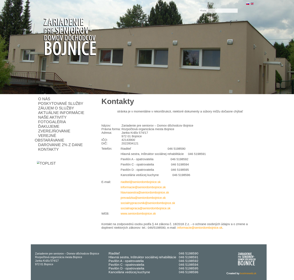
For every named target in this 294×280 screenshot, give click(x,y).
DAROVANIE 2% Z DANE (60, 145)
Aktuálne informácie (61, 112)
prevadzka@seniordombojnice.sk (143, 197)
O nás (44, 99)
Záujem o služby (56, 108)
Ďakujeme (48, 126)
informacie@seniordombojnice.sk (143, 187)
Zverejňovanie (54, 131)
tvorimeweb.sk (248, 273)
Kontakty (48, 149)
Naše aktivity (52, 117)
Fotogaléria (52, 122)
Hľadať (195, 10)
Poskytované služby (60, 103)
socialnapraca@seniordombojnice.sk (145, 208)
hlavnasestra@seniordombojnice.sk (145, 192)
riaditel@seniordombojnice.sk (141, 182)
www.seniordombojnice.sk (138, 213)
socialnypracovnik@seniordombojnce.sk (148, 203)
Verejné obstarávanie (49, 137)
